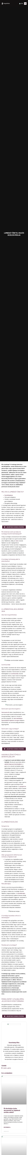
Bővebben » (7, 1127)
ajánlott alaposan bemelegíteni (13, 764)
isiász (17, 541)
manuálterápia (21, 893)
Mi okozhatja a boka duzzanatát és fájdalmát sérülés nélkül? (12, 1110)
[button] (25, 3)
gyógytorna (22, 786)
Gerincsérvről (5, 712)
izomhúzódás (15, 673)
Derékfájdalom (8, 495)
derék (5, 1068)
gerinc (9, 1068)
